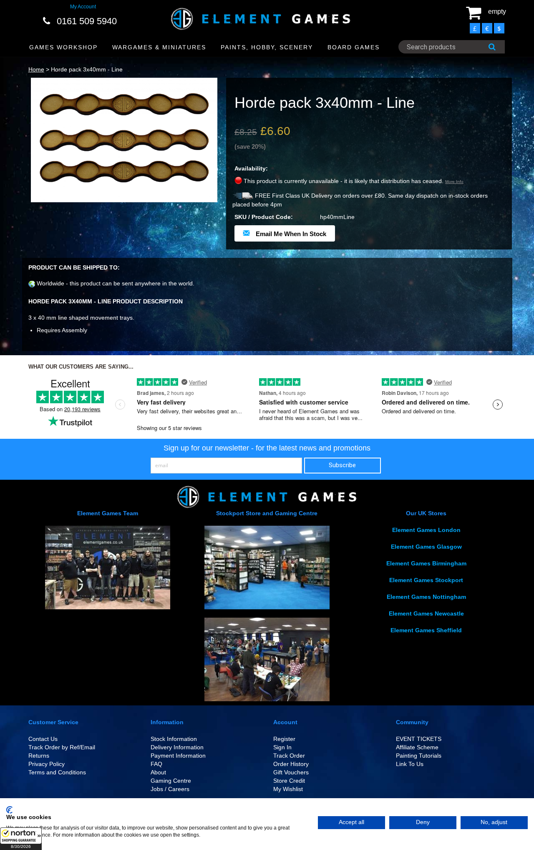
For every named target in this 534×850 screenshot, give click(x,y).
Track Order (289, 755)
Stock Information (174, 738)
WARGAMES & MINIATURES (159, 47)
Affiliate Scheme (417, 747)
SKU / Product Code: (263, 217)
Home (36, 69)
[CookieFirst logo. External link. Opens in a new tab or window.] (9, 810)
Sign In (282, 747)
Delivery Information (177, 747)
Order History (291, 764)
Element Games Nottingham (426, 596)
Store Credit (289, 780)
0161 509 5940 (87, 21)
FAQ (156, 764)
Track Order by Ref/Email (61, 747)
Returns (38, 755)
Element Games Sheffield (426, 630)
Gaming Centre (171, 780)
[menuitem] (63, 47)
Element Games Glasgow (426, 546)
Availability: (251, 168)
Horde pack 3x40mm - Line (87, 69)
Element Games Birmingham (426, 563)
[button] (21, 838)
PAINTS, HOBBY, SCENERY (267, 47)
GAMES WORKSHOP (63, 47)
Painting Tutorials (418, 755)
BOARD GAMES (353, 47)
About (158, 772)
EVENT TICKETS (418, 738)
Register (284, 738)
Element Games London (426, 530)
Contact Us (43, 738)
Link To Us (409, 764)
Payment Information (178, 755)
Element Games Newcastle (426, 613)
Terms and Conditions (57, 772)
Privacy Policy (46, 764)
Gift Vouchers (291, 772)
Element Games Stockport (426, 580)
